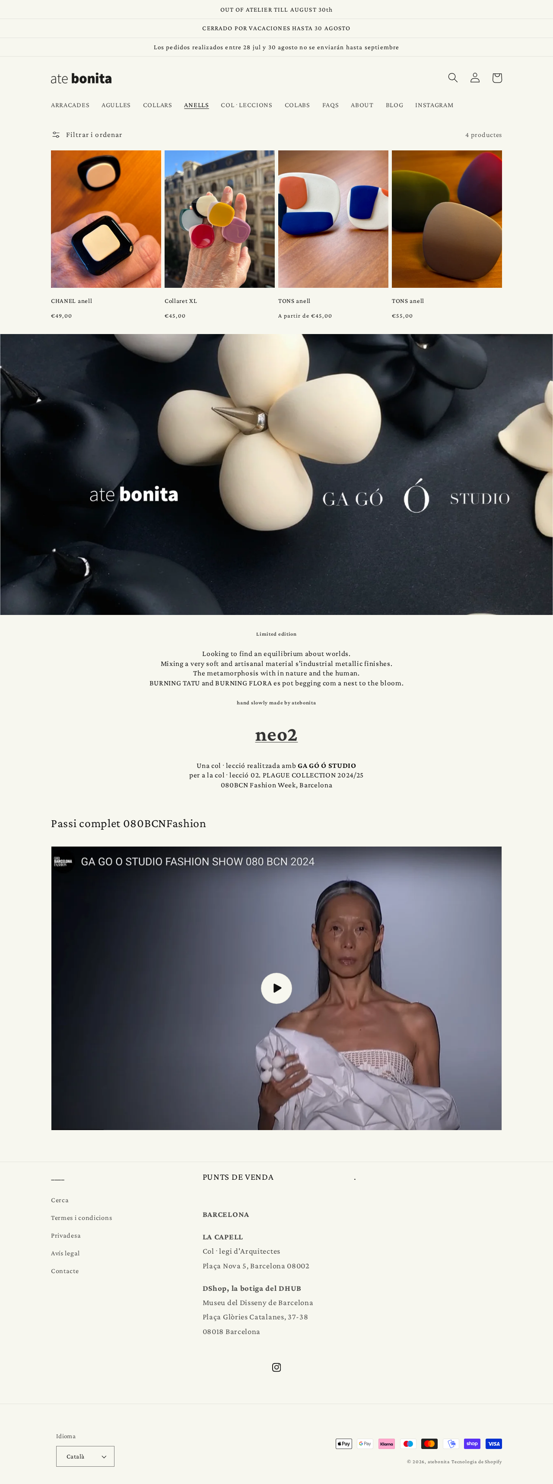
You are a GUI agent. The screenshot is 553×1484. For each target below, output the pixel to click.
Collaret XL (181, 300)
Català (76, 1456)
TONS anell (294, 300)
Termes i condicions (81, 1217)
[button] (453, 78)
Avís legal (65, 1253)
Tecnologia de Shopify (476, 1461)
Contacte (65, 1270)
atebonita (439, 1461)
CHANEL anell (71, 300)
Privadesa (66, 1235)
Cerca (60, 1200)
